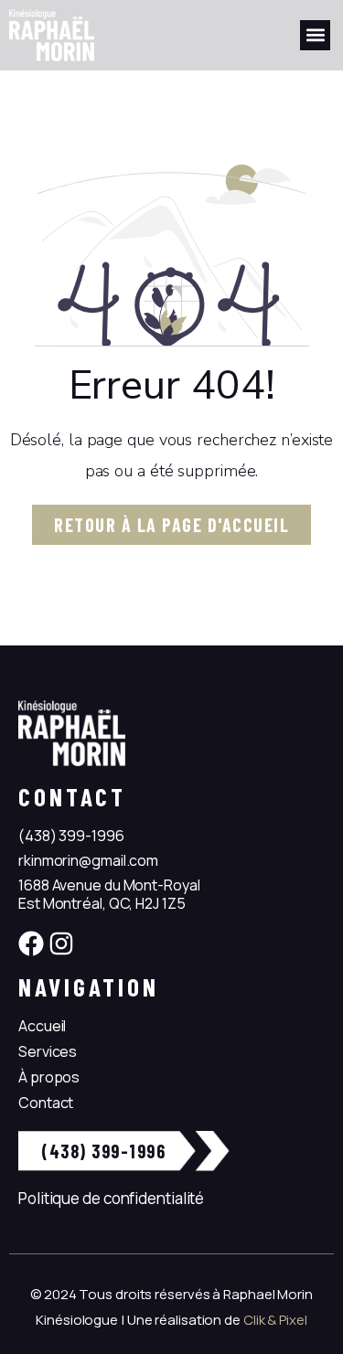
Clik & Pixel (275, 1319)
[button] (315, 35)
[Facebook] (31, 943)
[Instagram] (61, 943)
